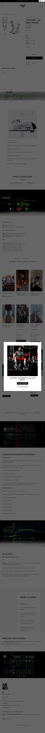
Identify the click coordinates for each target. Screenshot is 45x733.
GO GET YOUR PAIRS (22, 383)
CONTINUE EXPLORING (22, 386)
